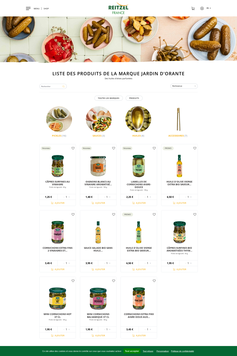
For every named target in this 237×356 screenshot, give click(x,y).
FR (208, 8)
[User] (202, 9)
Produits (134, 98)
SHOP (46, 8)
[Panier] (193, 9)
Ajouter (59, 203)
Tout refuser (148, 351)
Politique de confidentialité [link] (182, 351)
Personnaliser (162, 351)
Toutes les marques (108, 98)
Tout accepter (132, 351)
